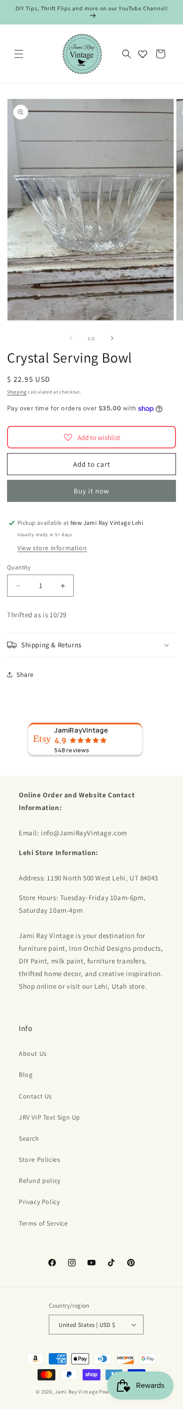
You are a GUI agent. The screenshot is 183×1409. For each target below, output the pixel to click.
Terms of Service (43, 1223)
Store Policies (39, 1159)
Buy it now (91, 490)
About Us (33, 1053)
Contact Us (35, 1096)
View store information (52, 548)
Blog (25, 1074)
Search (29, 1138)
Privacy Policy (39, 1201)
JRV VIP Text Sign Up (49, 1117)
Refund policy (40, 1180)
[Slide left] (71, 338)
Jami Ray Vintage (76, 1391)
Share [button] (25, 674)
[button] (18, 54)
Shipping (17, 392)
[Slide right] (112, 338)
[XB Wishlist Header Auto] (142, 54)
